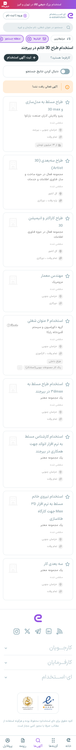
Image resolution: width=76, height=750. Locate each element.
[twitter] (27, 631)
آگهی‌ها (38, 746)
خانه (68, 746)
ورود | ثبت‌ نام (14, 15)
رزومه (22, 746)
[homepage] (38, 618)
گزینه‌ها (53, 746)
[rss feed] (59, 631)
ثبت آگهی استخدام (19, 57)
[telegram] (38, 631)
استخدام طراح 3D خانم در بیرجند (47, 48)
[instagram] (16, 631)
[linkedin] (48, 631)
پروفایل (7, 746)
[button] (62, 39)
